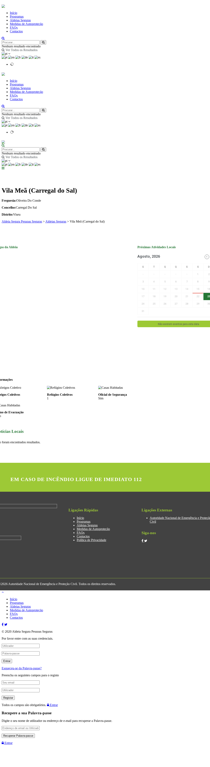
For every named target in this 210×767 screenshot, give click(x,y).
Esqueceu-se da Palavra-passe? (22, 668)
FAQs (14, 27)
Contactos (16, 31)
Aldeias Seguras (20, 20)
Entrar (53, 705)
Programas (17, 16)
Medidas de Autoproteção (26, 24)
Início (13, 13)
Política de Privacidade (91, 540)
